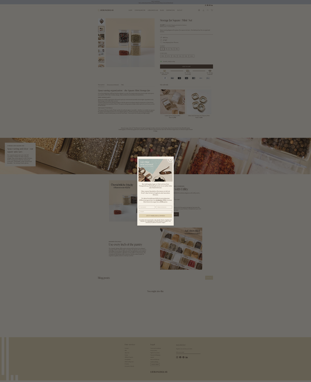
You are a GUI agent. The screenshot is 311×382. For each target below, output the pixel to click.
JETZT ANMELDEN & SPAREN (155, 215)
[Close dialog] (170, 159)
